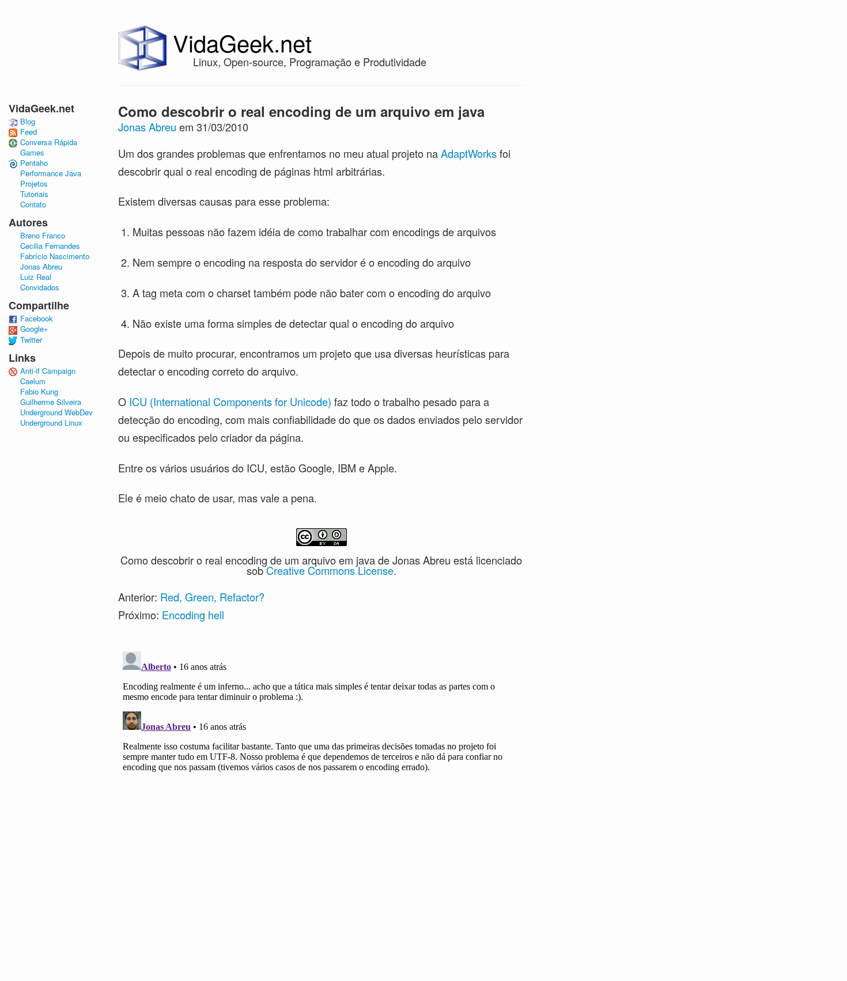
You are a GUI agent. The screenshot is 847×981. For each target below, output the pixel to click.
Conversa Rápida (48, 142)
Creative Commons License (330, 570)
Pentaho (34, 163)
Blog (27, 121)
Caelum (33, 381)
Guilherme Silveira (50, 402)
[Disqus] (321, 791)
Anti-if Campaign (47, 371)
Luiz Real (35, 277)
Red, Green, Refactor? (212, 596)
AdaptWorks (469, 153)
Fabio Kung (39, 392)
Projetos (34, 184)
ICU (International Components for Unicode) (230, 401)
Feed (28, 132)
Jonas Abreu (147, 126)
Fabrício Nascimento (54, 256)
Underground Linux (51, 423)
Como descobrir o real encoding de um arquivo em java (301, 111)
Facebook (36, 318)
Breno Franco (42, 235)
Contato (33, 204)
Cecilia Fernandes (50, 246)
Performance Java (50, 173)
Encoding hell (193, 614)
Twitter (31, 340)
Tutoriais (34, 194)
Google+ (34, 329)
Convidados (39, 287)
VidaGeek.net (242, 42)
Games (32, 152)
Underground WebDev (56, 412)
